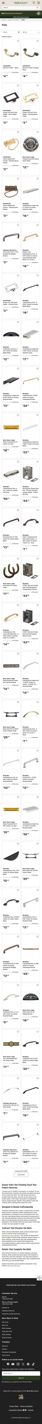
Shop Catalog (6, 1334)
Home (4, 20)
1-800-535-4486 (7, 1304)
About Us (5, 1346)
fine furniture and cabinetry (11, 1235)
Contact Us (5, 1307)
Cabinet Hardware (13, 20)
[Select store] (34, 3)
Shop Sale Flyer (7, 1331)
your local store (15, 1265)
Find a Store (6, 1355)
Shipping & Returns (8, 1311)
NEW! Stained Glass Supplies (21, 17)
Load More (21, 1175)
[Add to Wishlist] (16, 42)
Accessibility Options (15, 1410)
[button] (30, 32)
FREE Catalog (6, 1328)
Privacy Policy (27, 1382)
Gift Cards (5, 1322)
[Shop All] (3, 3)
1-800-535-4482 (7, 1299)
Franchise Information (9, 1352)
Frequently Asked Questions (11, 1314)
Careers (4, 1349)
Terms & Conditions (26, 1406)
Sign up (21, 1378)
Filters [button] (5, 32)
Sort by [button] (25, 32)
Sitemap (30, 1410)
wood (10, 1260)
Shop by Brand (6, 1337)
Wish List (5, 1325)
